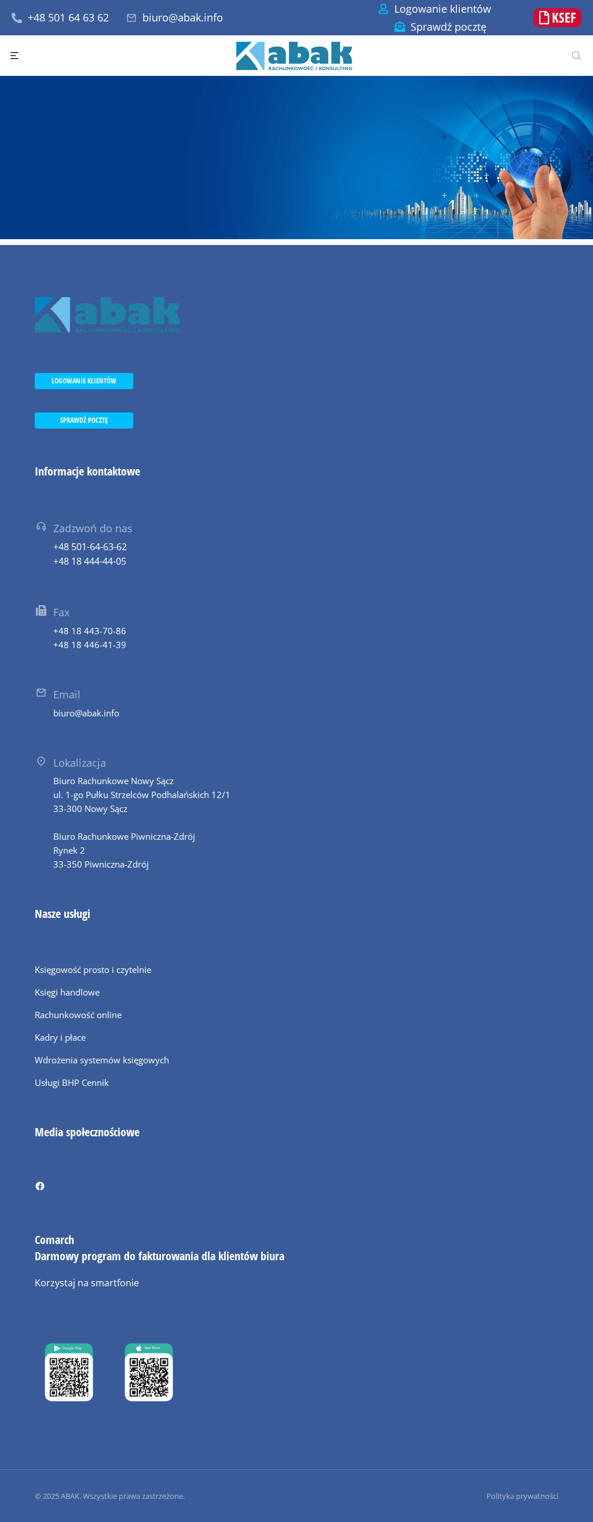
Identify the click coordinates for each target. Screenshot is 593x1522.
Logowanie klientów (442, 9)
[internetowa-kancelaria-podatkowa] (296, 157)
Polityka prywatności (522, 1496)
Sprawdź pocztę (448, 27)
